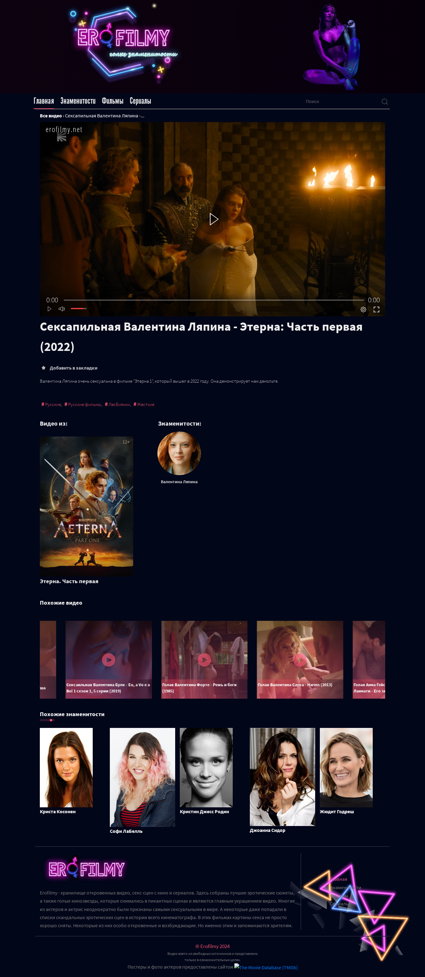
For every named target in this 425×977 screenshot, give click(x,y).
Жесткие (145, 404)
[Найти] (385, 101)
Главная (44, 101)
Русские (53, 404)
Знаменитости (78, 101)
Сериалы (140, 101)
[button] (41, 720)
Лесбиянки (119, 404)
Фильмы (113, 101)
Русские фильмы (84, 404)
